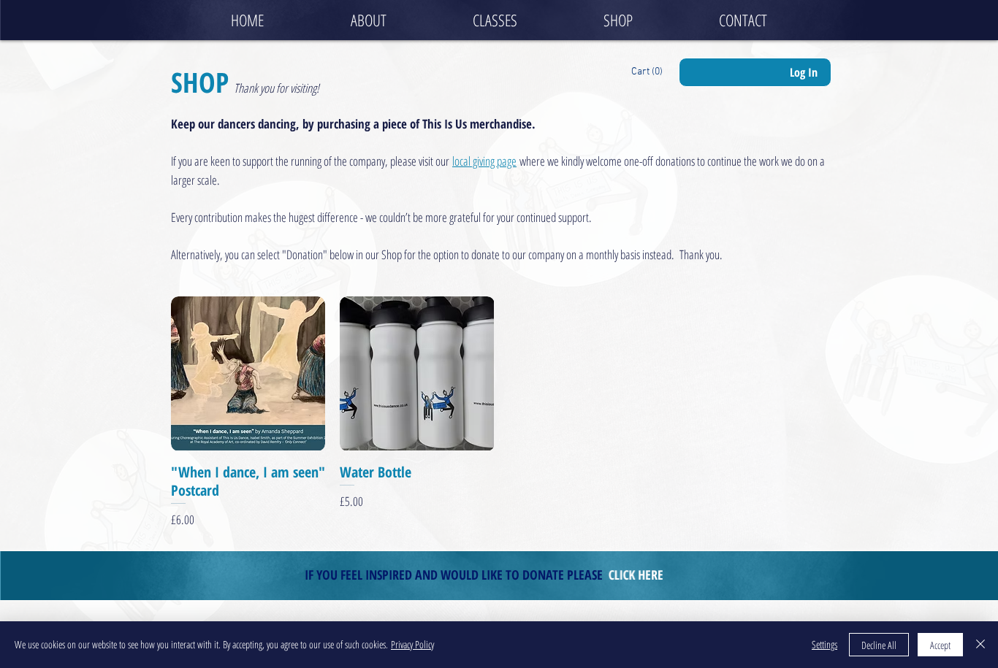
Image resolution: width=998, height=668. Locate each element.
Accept (940, 645)
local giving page (484, 161)
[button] (648, 71)
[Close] (980, 644)
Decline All (878, 645)
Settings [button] (824, 644)
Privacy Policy (412, 644)
